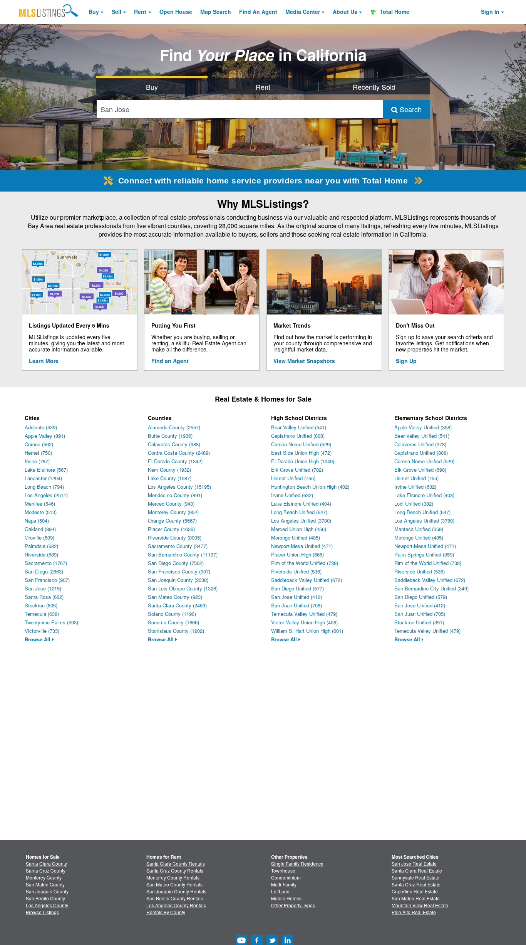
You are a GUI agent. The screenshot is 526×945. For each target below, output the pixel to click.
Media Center (302, 11)
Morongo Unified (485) (295, 537)
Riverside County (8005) (174, 537)
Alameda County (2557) (174, 427)
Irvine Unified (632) (292, 495)
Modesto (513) (41, 512)
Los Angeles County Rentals (176, 905)
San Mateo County (45, 884)
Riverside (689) (41, 554)
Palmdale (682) (41, 546)
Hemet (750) (38, 452)
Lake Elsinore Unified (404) (301, 503)
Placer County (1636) (171, 529)
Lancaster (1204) (43, 478)
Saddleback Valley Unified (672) (306, 579)
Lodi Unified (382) (413, 503)
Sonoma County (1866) (173, 622)
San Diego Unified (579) (420, 596)
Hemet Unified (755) (293, 478)
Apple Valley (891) (45, 435)
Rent (140, 11)
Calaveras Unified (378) (420, 444)
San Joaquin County (47, 891)
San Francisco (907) (47, 579)
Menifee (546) (40, 503)
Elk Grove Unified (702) (297, 469)
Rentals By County (165, 912)
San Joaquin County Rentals (176, 891)
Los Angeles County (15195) (179, 486)
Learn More (44, 361)
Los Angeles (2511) (46, 495)
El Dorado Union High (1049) (302, 461)
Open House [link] (175, 11)
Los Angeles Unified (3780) (301, 520)
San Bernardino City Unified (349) (431, 588)
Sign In (490, 11)
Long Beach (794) (44, 486)
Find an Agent (170, 361)
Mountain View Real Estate (420, 905)
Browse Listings (42, 912)
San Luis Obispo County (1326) (183, 588)
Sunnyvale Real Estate (415, 877)
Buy (94, 11)
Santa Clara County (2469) (177, 605)
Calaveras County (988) (174, 444)
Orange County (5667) (172, 520)
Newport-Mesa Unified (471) (302, 546)
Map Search (215, 11)
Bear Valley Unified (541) (298, 427)
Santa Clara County (46, 863)
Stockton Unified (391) (419, 622)
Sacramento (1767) (46, 563)
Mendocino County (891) (175, 495)
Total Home (393, 11)
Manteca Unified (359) (418, 529)
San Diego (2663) (44, 571)
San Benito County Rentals (174, 898)
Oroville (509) (39, 537)
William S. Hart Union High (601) (307, 630)
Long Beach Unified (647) (299, 512)
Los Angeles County (47, 905)
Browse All (38, 639)
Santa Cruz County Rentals (174, 870)
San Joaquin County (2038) (178, 579)
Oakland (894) (40, 529)
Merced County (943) (171, 503)
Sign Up (406, 361)
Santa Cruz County (45, 870)
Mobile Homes (286, 898)
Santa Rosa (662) (44, 596)
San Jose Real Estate (414, 863)
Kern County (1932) (169, 469)
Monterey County (44, 877)
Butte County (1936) (170, 435)
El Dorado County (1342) (175, 461)
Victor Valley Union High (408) (304, 622)
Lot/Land (280, 891)
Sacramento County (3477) (178, 546)
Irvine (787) (37, 461)
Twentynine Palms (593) (51, 622)
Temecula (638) (42, 613)
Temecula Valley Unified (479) (304, 613)
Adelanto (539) (41, 427)
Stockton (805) (41, 605)
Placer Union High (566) (297, 554)
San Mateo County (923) (175, 596)
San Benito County (45, 898)
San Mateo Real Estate (416, 898)
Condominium (286, 877)
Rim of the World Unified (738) (304, 563)
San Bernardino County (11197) (183, 554)
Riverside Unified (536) (296, 571)
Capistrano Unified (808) (298, 435)
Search (410, 109)
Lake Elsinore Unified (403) (424, 495)
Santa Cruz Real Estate (416, 884)
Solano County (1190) (172, 613)
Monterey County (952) (173, 512)
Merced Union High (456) (298, 529)
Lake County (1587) (169, 478)
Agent (258, 11)
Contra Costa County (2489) (179, 452)
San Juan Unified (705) (419, 613)
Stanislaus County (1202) (176, 630)
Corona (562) (39, 444)
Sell (116, 11)
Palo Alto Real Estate (414, 912)
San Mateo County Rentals (174, 884)
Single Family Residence (297, 863)
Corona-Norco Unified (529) (301, 444)
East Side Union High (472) (301, 452)
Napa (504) (37, 520)
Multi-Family (284, 884)
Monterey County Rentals (172, 877)
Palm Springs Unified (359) (424, 554)
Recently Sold (374, 87)
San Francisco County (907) (179, 571)
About (345, 11)
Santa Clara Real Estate (417, 870)
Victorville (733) (42, 630)
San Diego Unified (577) (297, 588)
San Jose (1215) (43, 588)
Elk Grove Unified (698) (420, 469)
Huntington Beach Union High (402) (310, 486)
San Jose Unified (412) (296, 596)
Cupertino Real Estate (415, 891)
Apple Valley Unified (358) (423, 427)
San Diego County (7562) (176, 563)
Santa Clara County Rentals (175, 863)
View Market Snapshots (304, 361)
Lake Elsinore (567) (46, 469)
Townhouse (283, 870)
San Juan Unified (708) (296, 605)
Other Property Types (293, 905)
